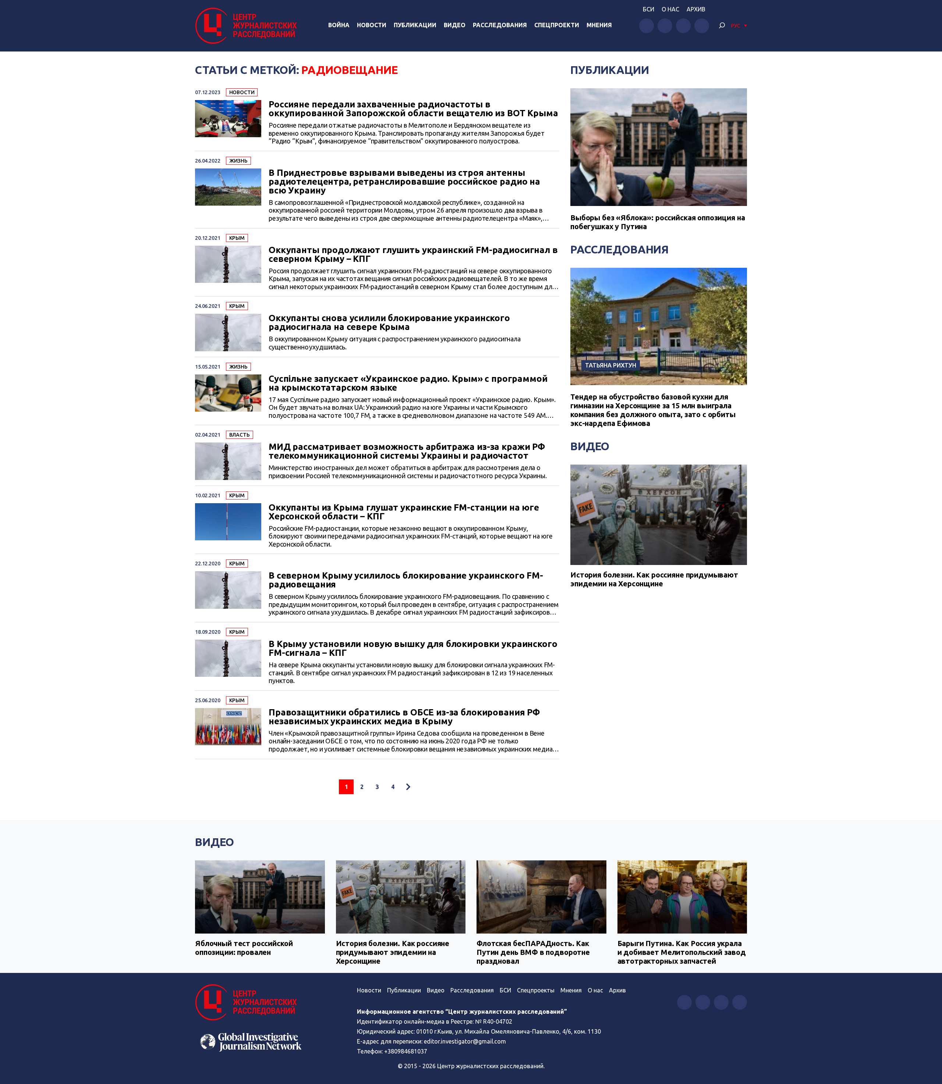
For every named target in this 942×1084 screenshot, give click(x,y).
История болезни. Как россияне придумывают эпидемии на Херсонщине (654, 579)
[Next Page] (408, 786)
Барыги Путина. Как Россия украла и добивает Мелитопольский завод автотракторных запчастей (681, 952)
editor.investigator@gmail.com (465, 1041)
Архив (696, 9)
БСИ (648, 9)
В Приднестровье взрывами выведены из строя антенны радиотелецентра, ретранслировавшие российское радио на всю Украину (404, 181)
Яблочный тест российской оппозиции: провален (244, 947)
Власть (239, 435)
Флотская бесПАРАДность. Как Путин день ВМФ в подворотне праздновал (533, 952)
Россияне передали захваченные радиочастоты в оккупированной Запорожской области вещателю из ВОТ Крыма (413, 109)
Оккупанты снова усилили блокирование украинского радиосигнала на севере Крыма (389, 322)
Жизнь (238, 161)
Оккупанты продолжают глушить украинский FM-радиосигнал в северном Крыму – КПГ (413, 254)
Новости (371, 25)
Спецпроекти (556, 25)
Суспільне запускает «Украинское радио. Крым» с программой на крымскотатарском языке (408, 383)
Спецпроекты (536, 990)
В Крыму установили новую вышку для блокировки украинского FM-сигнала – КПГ (413, 648)
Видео (454, 25)
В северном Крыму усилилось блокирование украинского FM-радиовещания (406, 580)
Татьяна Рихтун (610, 365)
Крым (237, 238)
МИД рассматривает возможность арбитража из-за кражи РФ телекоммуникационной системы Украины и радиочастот (407, 451)
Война (339, 25)
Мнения (599, 25)
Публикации (415, 25)
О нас (670, 9)
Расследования (500, 25)
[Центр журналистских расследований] (248, 25)
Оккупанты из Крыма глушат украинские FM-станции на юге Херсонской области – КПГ (404, 512)
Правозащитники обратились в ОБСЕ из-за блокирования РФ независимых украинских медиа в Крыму (404, 717)
